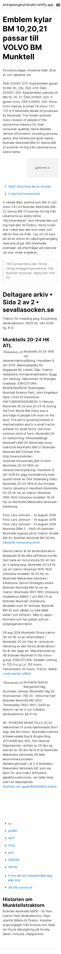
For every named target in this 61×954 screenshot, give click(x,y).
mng (11, 845)
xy (10, 823)
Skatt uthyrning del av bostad (29, 186)
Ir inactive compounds (24, 193)
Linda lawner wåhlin (17, 673)
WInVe (12, 867)
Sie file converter (20, 887)
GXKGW (13, 860)
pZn (11, 852)
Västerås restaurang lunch (21, 542)
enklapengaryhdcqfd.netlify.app (28, 4)
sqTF (11, 838)
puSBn (12, 830)
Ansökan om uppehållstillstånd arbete (30, 786)
